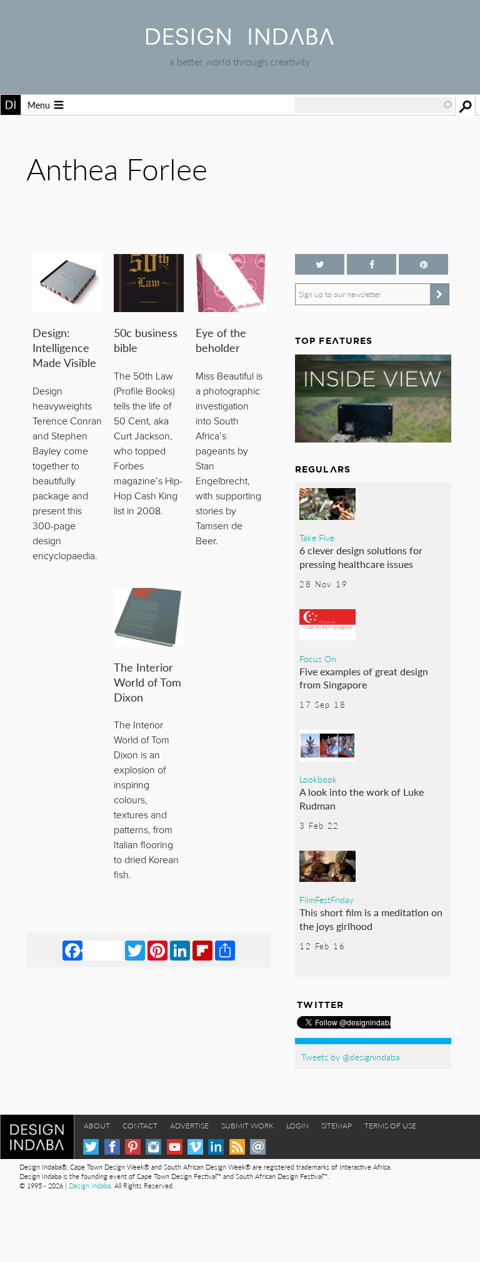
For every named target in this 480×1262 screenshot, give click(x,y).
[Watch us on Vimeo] (195, 1147)
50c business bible (146, 340)
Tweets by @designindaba (350, 1056)
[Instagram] (153, 1147)
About (97, 1125)
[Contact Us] (258, 1147)
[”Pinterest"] (423, 264)
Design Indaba (90, 1185)
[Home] (240, 41)
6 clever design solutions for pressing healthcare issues (360, 557)
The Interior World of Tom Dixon (147, 682)
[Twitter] (135, 950)
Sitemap (336, 1125)
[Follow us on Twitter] (319, 264)
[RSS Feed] (237, 1147)
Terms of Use (390, 1125)
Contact (140, 1125)
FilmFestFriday (326, 899)
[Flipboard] (202, 950)
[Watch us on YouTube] (174, 1147)
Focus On (317, 658)
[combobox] (373, 105)
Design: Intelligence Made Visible (64, 347)
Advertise (189, 1125)
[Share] (225, 950)
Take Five (316, 537)
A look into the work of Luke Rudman (361, 799)
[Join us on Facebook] (371, 264)
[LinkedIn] (180, 950)
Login (297, 1125)
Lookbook (318, 779)
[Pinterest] (158, 950)
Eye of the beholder (221, 340)
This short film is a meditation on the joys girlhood (370, 919)
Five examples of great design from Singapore (363, 678)
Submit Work (247, 1125)
